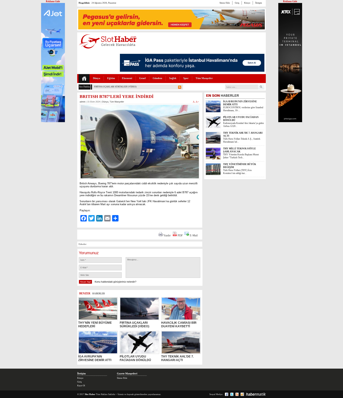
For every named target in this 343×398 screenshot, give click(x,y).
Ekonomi (127, 78)
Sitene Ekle (225, 3)
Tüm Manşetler (204, 78)
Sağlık (172, 78)
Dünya (96, 78)
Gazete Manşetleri (127, 373)
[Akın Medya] (242, 394)
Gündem (157, 78)
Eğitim (111, 78)
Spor (186, 78)
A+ (197, 101)
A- (194, 101)
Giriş (237, 3)
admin (82, 101)
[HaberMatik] (256, 394)
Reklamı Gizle (290, 1)
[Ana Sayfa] (84, 78)
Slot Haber (90, 394)
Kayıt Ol (81, 385)
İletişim (258, 3)
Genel (142, 78)
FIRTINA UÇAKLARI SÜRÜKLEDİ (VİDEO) (115, 86)
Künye (247, 3)
